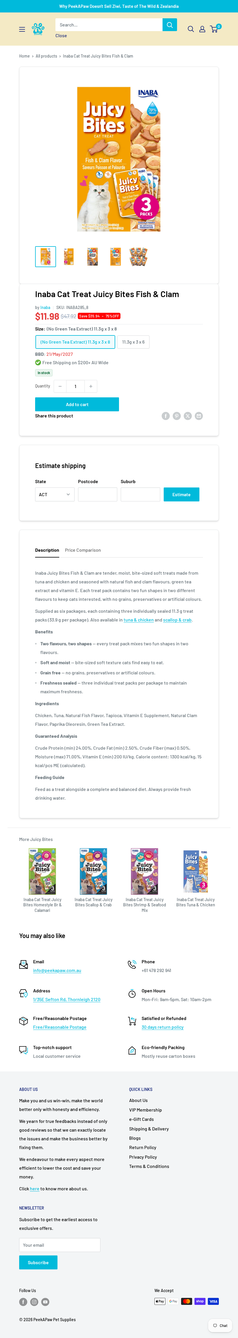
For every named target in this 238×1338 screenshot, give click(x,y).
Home (24, 55)
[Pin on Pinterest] (177, 415)
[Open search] (191, 29)
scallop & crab (177, 619)
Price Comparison (83, 550)
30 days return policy (163, 1027)
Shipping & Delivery (149, 1128)
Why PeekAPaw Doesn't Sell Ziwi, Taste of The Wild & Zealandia (119, 6)
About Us (138, 1100)
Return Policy (142, 1147)
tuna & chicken (139, 619)
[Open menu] (22, 29)
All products (46, 55)
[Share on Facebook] (166, 415)
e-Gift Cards (141, 1119)
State (40, 481)
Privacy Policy (143, 1157)
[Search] (170, 24)
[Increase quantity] (91, 386)
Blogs (135, 1138)
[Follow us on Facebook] (23, 1302)
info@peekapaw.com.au (57, 970)
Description (47, 550)
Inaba (45, 307)
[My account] (202, 29)
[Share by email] (199, 415)
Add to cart (77, 404)
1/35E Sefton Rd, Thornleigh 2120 (66, 999)
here (34, 1188)
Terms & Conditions (149, 1166)
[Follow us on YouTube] (45, 1302)
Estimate (181, 494)
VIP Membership (145, 1109)
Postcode (88, 481)
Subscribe (38, 1262)
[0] (214, 29)
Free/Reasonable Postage (59, 1027)
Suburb (128, 481)
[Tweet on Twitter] (188, 415)
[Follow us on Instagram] (34, 1302)
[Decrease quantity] (60, 386)
